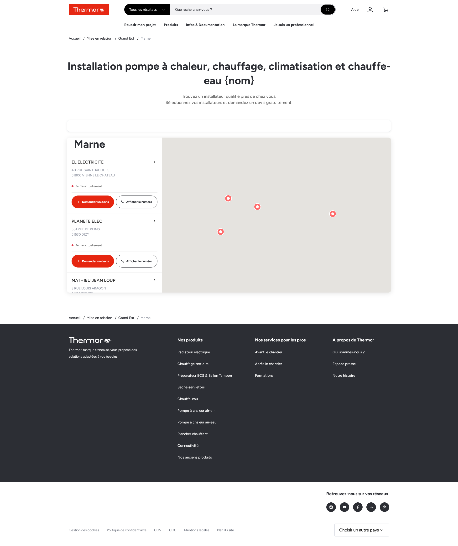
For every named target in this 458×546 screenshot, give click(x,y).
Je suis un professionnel (294, 25)
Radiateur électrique (193, 352)
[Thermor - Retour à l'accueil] (89, 9)
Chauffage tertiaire (192, 364)
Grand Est (126, 38)
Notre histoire (344, 375)
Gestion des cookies (84, 530)
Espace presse (344, 364)
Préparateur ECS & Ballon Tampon (204, 375)
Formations (264, 375)
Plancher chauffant (192, 434)
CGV (157, 530)
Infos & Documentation (205, 25)
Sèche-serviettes (191, 387)
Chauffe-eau (187, 399)
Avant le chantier (268, 352)
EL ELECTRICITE (88, 162)
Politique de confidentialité (126, 530)
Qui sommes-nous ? (349, 352)
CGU (173, 530)
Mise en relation (100, 38)
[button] (333, 214)
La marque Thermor (249, 25)
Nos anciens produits (194, 457)
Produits (171, 25)
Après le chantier (268, 364)
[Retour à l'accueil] (90, 340)
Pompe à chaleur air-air (196, 410)
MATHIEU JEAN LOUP (93, 280)
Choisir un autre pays (359, 530)
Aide (355, 9)
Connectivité (187, 445)
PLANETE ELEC (87, 221)
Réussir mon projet (140, 25)
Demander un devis (95, 202)
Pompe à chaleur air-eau (196, 422)
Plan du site (225, 530)
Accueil (75, 38)
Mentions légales (196, 530)
